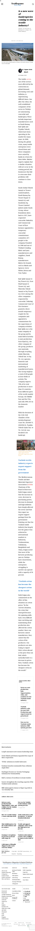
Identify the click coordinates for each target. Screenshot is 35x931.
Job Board (14, 870)
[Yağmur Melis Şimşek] (20, 71)
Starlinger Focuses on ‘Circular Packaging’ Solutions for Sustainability (16, 773)
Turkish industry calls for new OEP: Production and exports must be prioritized (26, 711)
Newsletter (14, 873)
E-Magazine (15, 883)
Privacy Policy (15, 893)
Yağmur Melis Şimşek (28, 71)
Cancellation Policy (16, 891)
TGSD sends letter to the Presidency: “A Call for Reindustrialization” (25, 816)
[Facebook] (9, 35)
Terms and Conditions (14, 898)
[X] (12, 35)
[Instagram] (24, 893)
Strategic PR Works (16, 881)
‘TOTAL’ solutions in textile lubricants (14, 762)
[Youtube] (24, 900)
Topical (20, 28)
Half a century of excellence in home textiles (16, 778)
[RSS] (24, 896)
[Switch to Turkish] (28, 926)
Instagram (27, 893)
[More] (31, 35)
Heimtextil (4, 891)
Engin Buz (25, 872)
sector (28, 79)
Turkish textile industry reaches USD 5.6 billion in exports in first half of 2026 (25, 837)
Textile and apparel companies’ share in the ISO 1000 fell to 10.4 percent (25, 826)
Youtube (27, 900)
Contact (14, 900)
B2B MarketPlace (16, 879)
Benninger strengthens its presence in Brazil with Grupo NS (9, 836)
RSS (26, 896)
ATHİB (30, 485)
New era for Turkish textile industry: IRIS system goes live (26, 725)
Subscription (15, 875)
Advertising (15, 877)
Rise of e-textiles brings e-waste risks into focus (9, 815)
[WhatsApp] (20, 35)
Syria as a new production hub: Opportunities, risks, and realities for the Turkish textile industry (26, 694)
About (13, 895)
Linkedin (27, 895)
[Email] (24, 35)
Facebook (27, 891)
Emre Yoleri (25, 880)
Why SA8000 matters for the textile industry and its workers (9, 825)
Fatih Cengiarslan (27, 870)
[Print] (27, 35)
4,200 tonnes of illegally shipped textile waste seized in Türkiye (9, 846)
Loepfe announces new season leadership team (17, 752)
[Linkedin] (16, 35)
